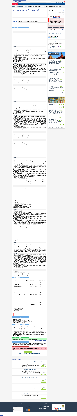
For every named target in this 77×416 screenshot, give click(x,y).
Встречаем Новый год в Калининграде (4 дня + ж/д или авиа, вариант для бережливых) (34, 361)
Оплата (27, 403)
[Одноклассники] (50, 37)
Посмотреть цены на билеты (40, 340)
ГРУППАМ (32, 4)
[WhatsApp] (54, 37)
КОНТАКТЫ (48, 4)
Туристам (27, 405)
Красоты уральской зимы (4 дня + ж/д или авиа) (29, 377)
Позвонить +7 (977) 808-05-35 (44, 406)
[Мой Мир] (51, 37)
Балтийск (49, 33)
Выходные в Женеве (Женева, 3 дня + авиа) (29, 369)
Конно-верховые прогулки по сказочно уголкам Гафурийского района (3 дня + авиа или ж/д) (33, 393)
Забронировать (21, 21)
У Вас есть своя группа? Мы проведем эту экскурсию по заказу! (29, 353)
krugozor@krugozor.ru (53, 47)
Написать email (41, 405)
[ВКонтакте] (49, 37)
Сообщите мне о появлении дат (56, 27)
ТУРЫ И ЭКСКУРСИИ (22, 4)
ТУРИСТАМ (37, 4)
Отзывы (27, 21)
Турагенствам (28, 406)
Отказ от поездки (29, 407)
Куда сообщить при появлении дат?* (54, 22)
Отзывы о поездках (29, 404)
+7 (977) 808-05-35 (60, 2)
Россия (63, 30)
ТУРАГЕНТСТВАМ (42, 4)
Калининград (54, 33)
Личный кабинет (61, 4)
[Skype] (55, 37)
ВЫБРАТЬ (43, 366)
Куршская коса (58, 33)
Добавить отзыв (34, 21)
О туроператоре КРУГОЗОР (44, 403)
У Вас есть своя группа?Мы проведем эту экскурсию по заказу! (56, 14)
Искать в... (48, 1)
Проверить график (56, 17)
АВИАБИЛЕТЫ (28, 4)
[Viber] (52, 37)
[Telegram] (56, 37)
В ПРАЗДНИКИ (15, 4)
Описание (15, 21)
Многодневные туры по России (18, 403)
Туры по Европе (15, 406)
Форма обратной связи (43, 404)
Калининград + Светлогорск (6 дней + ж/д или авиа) (30, 384)
